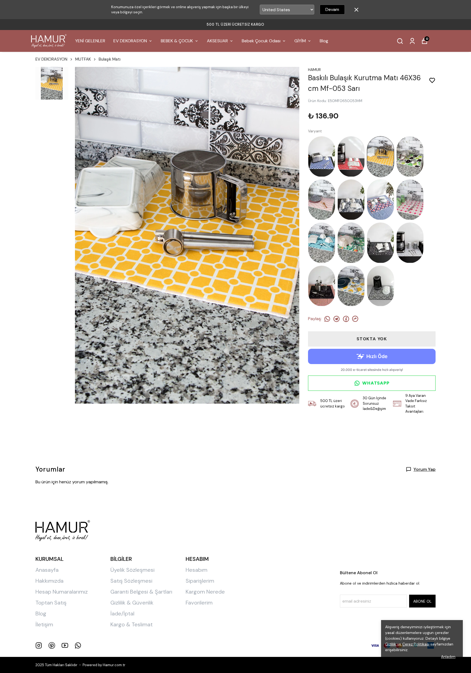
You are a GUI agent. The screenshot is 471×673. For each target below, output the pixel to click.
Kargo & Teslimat (131, 624)
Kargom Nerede (205, 591)
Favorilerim (199, 602)
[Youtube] (65, 645)
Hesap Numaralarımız (61, 591)
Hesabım (196, 569)
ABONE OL (422, 601)
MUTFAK (83, 59)
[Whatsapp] (78, 645)
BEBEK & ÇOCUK (177, 41)
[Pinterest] (52, 645)
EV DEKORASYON (130, 41)
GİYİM (300, 41)
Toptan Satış (51, 602)
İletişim (44, 624)
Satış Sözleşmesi (131, 580)
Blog (324, 41)
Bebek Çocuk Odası (261, 41)
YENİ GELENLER (90, 41)
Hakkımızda (49, 580)
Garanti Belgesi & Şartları (141, 591)
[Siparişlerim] (412, 41)
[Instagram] (38, 645)
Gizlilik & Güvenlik (131, 602)
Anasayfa (47, 569)
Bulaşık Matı (109, 59)
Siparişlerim (200, 580)
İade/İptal (122, 613)
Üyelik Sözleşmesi (132, 569)
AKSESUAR (217, 41)
